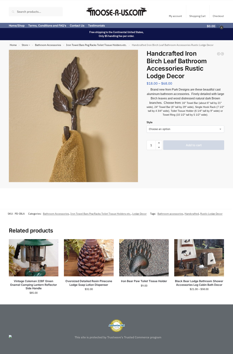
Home (13, 45)
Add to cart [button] (33, 300)
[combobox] (36, 11)
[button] (215, 26)
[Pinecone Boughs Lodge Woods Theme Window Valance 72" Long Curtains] (218, 54)
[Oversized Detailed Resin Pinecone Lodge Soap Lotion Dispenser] (89, 257)
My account (175, 16)
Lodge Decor (139, 213)
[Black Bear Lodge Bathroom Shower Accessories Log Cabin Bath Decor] (199, 257)
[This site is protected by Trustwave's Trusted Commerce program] (116, 337)
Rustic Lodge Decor (211, 213)
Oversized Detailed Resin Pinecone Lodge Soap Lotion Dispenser (88, 283)
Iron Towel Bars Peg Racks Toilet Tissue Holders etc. (96, 45)
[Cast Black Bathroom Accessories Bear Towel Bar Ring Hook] (222, 54)
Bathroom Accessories (48, 45)
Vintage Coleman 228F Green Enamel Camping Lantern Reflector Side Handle (33, 284)
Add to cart (194, 145)
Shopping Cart (197, 16)
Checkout (218, 16)
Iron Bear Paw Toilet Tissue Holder (144, 281)
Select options (199, 297)
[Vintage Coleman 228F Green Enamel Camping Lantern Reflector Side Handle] (34, 257)
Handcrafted (192, 213)
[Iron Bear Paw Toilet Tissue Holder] (144, 257)
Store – (26, 45)
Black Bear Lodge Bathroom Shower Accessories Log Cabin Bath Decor (199, 283)
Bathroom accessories (170, 213)
